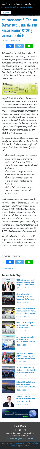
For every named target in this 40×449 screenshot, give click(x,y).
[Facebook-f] (15, 430)
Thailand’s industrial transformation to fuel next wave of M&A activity (25, 399)
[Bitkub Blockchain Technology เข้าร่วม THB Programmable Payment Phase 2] (8, 298)
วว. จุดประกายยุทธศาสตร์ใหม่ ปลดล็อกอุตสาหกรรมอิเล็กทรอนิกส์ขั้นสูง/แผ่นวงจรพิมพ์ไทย (25, 341)
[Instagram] (25, 430)
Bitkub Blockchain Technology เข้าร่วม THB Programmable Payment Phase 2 (24, 298)
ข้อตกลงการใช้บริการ (26, 7)
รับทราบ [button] (6, 13)
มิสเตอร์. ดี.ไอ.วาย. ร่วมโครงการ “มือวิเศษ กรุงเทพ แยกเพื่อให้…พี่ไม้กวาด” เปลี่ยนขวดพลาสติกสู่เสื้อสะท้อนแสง (26, 312)
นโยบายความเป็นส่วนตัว (8, 7)
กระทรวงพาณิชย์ (9, 268)
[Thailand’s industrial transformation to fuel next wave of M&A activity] (8, 401)
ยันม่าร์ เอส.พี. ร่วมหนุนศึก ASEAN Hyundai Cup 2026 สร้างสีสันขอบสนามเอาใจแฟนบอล (25, 357)
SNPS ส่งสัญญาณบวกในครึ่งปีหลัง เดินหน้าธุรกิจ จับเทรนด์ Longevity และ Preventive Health (25, 283)
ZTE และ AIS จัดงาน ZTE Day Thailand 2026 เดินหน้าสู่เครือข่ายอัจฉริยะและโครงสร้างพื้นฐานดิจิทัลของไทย (26, 371)
